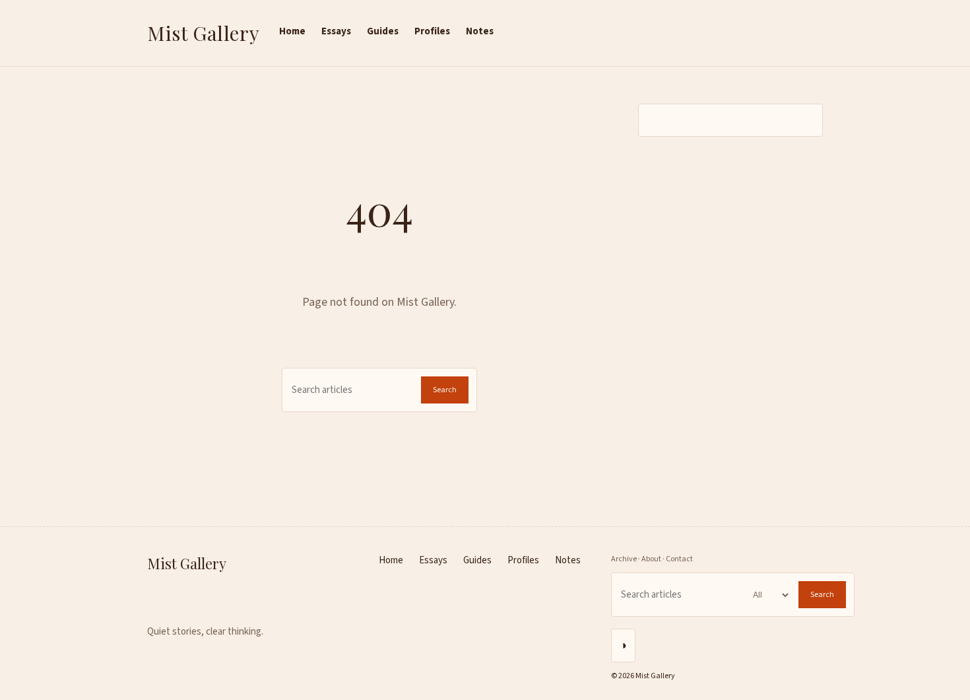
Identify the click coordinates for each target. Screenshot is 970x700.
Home (292, 31)
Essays (336, 31)
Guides (383, 31)
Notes (480, 31)
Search (445, 390)
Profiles (432, 31)
